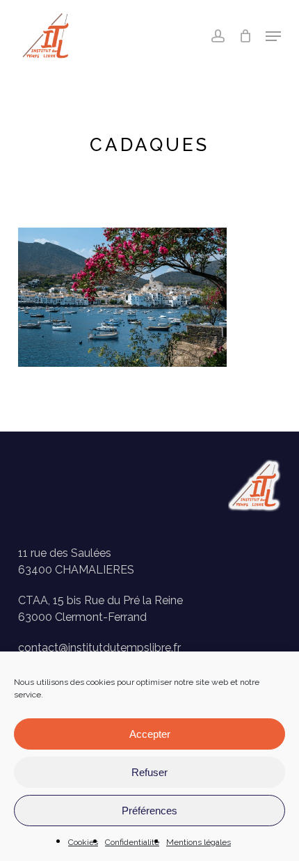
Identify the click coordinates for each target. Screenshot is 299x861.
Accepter (149, 734)
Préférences (149, 810)
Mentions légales (198, 842)
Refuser (149, 772)
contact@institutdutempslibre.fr (99, 647)
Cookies (83, 842)
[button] (273, 36)
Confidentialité (132, 842)
